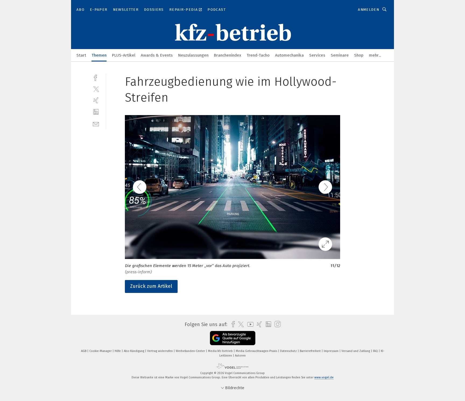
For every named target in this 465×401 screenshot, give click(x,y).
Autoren (240, 355)
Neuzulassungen (193, 55)
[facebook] (96, 77)
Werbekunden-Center (191, 351)
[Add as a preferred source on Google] (232, 338)
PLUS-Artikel (123, 55)
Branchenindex (227, 55)
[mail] (96, 123)
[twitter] (96, 88)
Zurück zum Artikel (151, 286)
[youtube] (249, 324)
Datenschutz (289, 351)
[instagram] (276, 324)
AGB (84, 351)
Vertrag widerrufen (160, 351)
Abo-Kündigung (134, 351)
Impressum (331, 351)
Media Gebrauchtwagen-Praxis (257, 351)
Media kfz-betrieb (221, 351)
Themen (99, 55)
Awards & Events (157, 55)
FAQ (376, 351)
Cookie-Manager (100, 351)
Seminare (340, 55)
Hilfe (118, 351)
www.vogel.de (324, 377)
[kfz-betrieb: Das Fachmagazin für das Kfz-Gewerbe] (81, 55)
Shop (359, 55)
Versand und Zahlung (356, 351)
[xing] (96, 100)
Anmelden (368, 9)
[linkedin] (96, 112)
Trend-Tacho (258, 55)
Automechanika (289, 55)
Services (317, 55)
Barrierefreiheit (311, 351)
